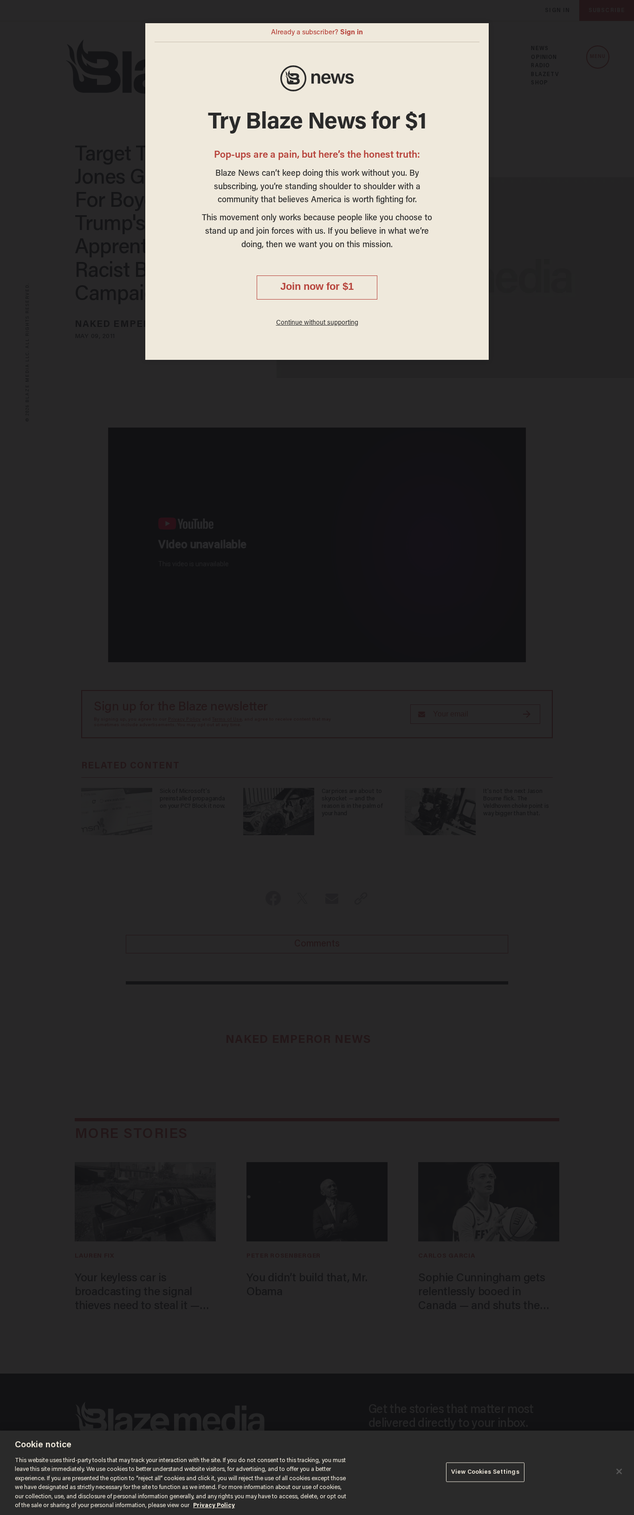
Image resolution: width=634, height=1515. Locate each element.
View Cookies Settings (485, 1472)
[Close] (619, 1471)
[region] (317, 1473)
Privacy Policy (214, 1505)
